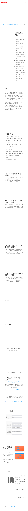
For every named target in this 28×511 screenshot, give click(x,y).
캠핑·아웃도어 (10, 24)
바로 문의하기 (18, 448)
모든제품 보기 (19, 456)
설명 (6, 88)
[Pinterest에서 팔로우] (4, 484)
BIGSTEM (13, 506)
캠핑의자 (16, 24)
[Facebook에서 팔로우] (4, 477)
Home (4, 24)
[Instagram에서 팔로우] (4, 479)
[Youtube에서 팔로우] (4, 482)
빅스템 (7, 396)
